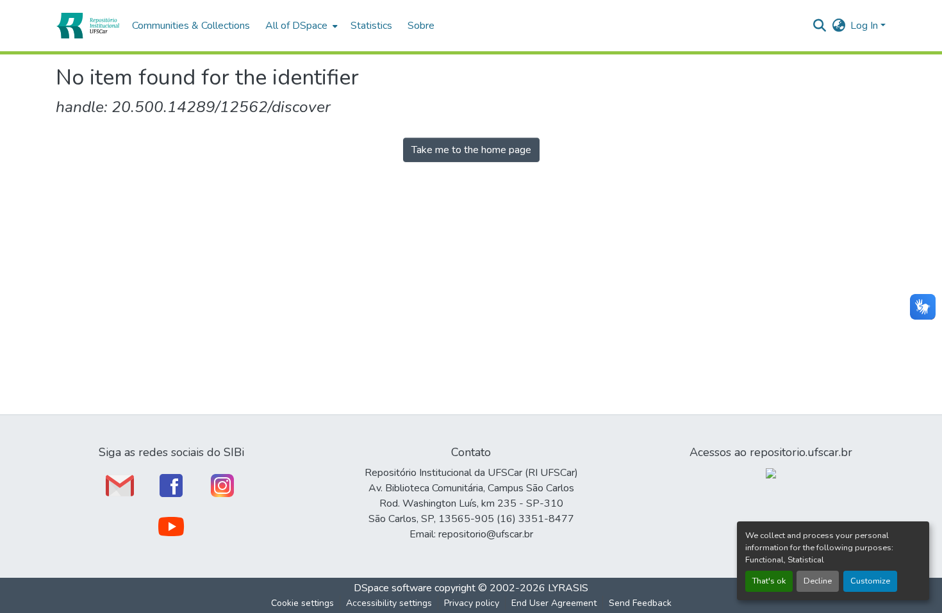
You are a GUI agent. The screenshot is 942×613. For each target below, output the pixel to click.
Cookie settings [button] (302, 603)
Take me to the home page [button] (471, 150)
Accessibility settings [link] (389, 603)
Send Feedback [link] (640, 603)
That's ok (769, 581)
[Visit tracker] (771, 473)
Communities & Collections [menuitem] (191, 26)
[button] (87, 25)
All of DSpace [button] (296, 26)
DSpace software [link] (393, 588)
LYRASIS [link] (568, 588)
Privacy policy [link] (471, 603)
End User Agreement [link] (554, 603)
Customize (870, 581)
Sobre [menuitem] (421, 26)
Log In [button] (865, 26)
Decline (818, 581)
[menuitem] (300, 25)
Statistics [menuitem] (371, 26)
